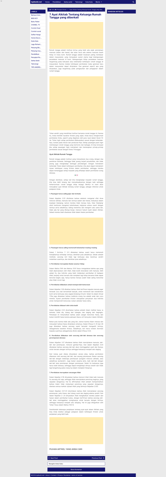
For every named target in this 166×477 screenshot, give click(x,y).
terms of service (77, 475)
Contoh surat (36, 31)
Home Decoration (37, 38)
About (48, 475)
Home (47, 2)
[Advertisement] (76, 35)
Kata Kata (89, 2)
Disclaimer (67, 475)
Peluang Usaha (36, 51)
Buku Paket (35, 22)
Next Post (54, 458)
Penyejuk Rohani (37, 57)
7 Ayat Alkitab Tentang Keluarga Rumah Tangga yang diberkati (75, 16)
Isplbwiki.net (36, 2)
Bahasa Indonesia (37, 15)
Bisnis (98, 2)
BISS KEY (34, 18)
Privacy (60, 475)
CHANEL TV (35, 25)
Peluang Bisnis (36, 48)
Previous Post (97, 458)
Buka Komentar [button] (76, 469)
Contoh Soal (35, 28)
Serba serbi (68, 2)
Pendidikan (57, 2)
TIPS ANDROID (36, 67)
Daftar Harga (36, 35)
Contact (53, 475)
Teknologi (78, 2)
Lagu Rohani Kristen (38, 44)
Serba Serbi (35, 61)
